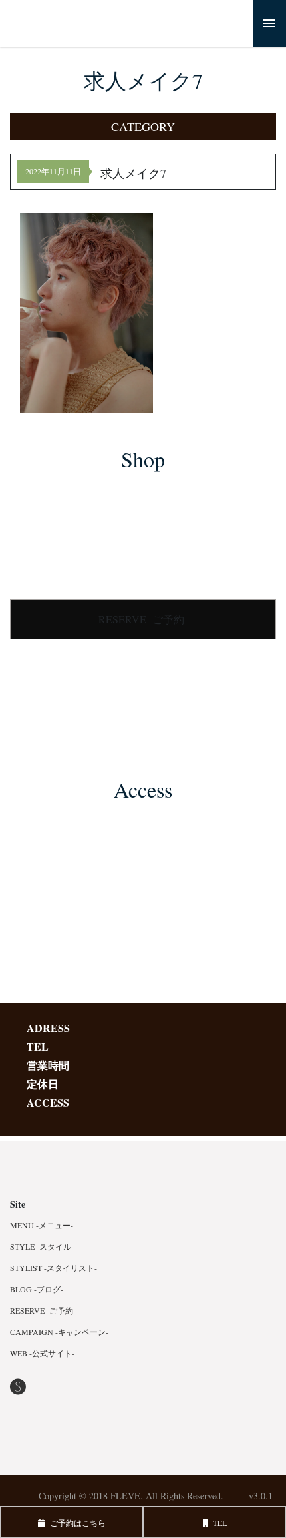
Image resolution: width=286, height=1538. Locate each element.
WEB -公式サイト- (42, 1353)
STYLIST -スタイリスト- (53, 1267)
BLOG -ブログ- (36, 1289)
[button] (143, 126)
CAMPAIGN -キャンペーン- (59, 1331)
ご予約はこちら (75, 1522)
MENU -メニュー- (41, 1225)
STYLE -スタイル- (42, 1246)
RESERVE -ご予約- (143, 619)
